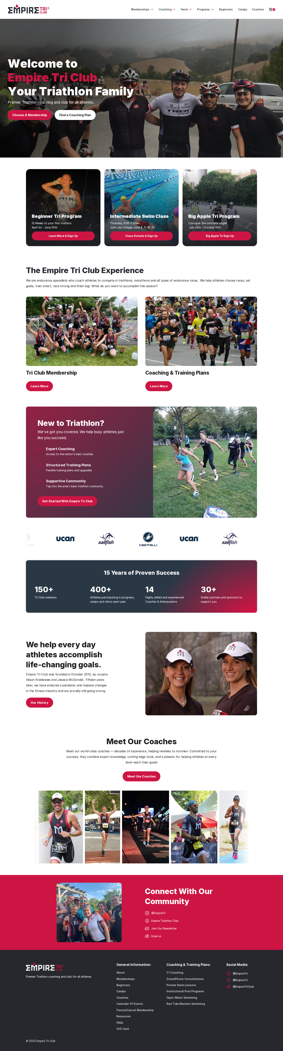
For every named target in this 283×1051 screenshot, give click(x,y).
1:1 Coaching (175, 972)
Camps (121, 991)
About (120, 972)
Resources (123, 1016)
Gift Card (122, 1028)
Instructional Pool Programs (185, 991)
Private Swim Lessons (181, 985)
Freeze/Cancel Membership (135, 1010)
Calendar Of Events (129, 1003)
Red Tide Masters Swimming (186, 1003)
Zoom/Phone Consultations (185, 979)
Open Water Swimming (182, 997)
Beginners (123, 985)
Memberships (125, 979)
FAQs (119, 1022)
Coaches (122, 997)
